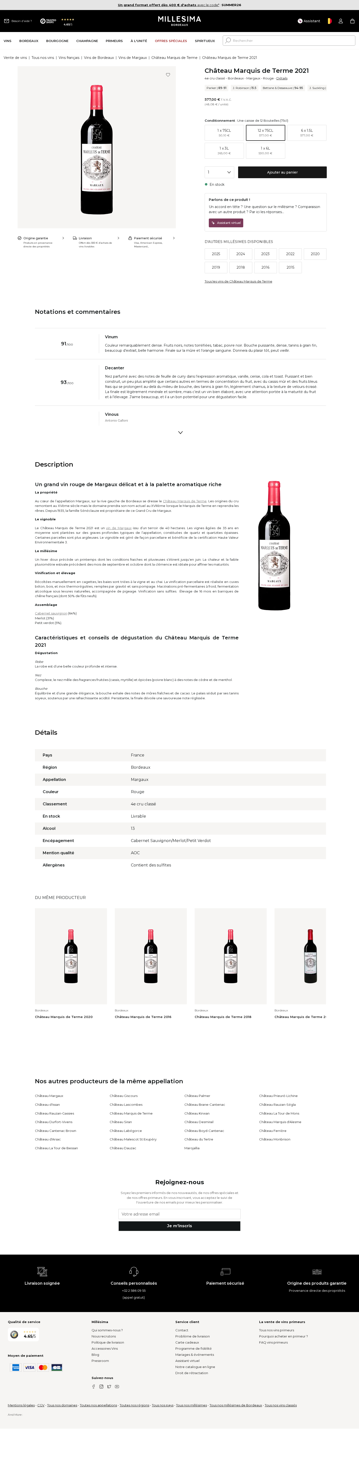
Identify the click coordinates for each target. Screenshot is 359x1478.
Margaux (253, 78)
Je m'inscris (179, 1226)
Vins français (69, 57)
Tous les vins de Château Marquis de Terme (238, 281)
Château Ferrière (272, 1131)
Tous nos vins (43, 57)
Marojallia (192, 1148)
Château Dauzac (123, 1148)
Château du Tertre (198, 1139)
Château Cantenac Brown (55, 1131)
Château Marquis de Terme (174, 57)
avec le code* (168, 5)
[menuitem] (7, 41)
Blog (95, 1355)
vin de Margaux (118, 528)
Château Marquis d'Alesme (280, 1122)
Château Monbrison (274, 1139)
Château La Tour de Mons (279, 1113)
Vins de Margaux (132, 57)
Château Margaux (49, 1096)
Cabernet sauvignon (51, 613)
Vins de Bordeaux (99, 57)
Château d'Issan (47, 1104)
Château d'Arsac (48, 1139)
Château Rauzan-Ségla (277, 1104)
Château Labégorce (126, 1131)
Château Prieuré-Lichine (278, 1096)
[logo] (179, 21)
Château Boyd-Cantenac (204, 1131)
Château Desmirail (198, 1122)
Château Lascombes (126, 1104)
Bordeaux (236, 78)
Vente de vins (15, 57)
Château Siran (121, 1122)
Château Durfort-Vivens (53, 1122)
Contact (181, 1330)
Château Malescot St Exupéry (133, 1139)
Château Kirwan (197, 1113)
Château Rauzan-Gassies (54, 1113)
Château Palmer (197, 1096)
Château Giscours (123, 1096)
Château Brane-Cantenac (204, 1104)
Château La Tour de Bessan (56, 1148)
